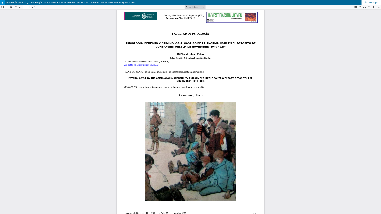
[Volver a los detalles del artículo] (2, 2)
